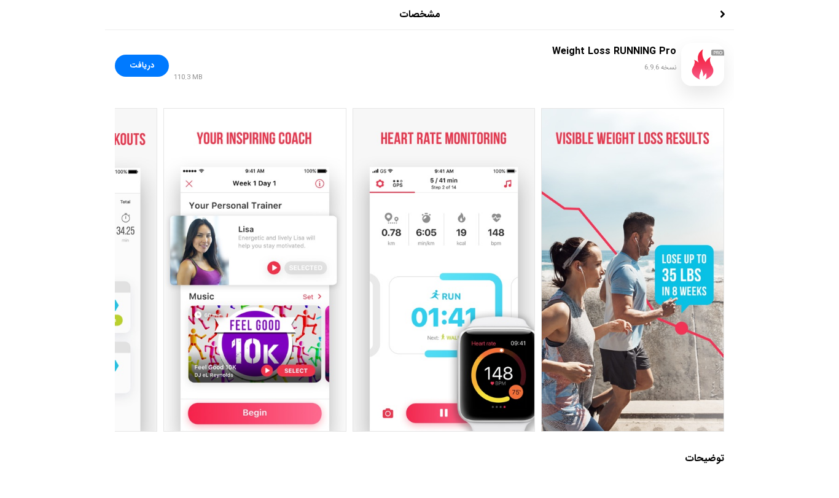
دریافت (142, 66)
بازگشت (706, 14)
